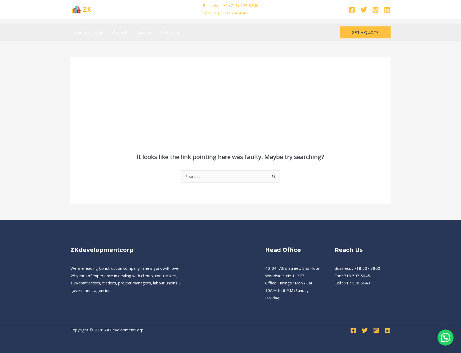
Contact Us (170, 32)
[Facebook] (352, 9)
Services (144, 32)
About (99, 32)
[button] (365, 32)
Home (80, 32)
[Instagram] (375, 9)
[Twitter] (363, 9)
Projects (121, 32)
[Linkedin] (387, 9)
